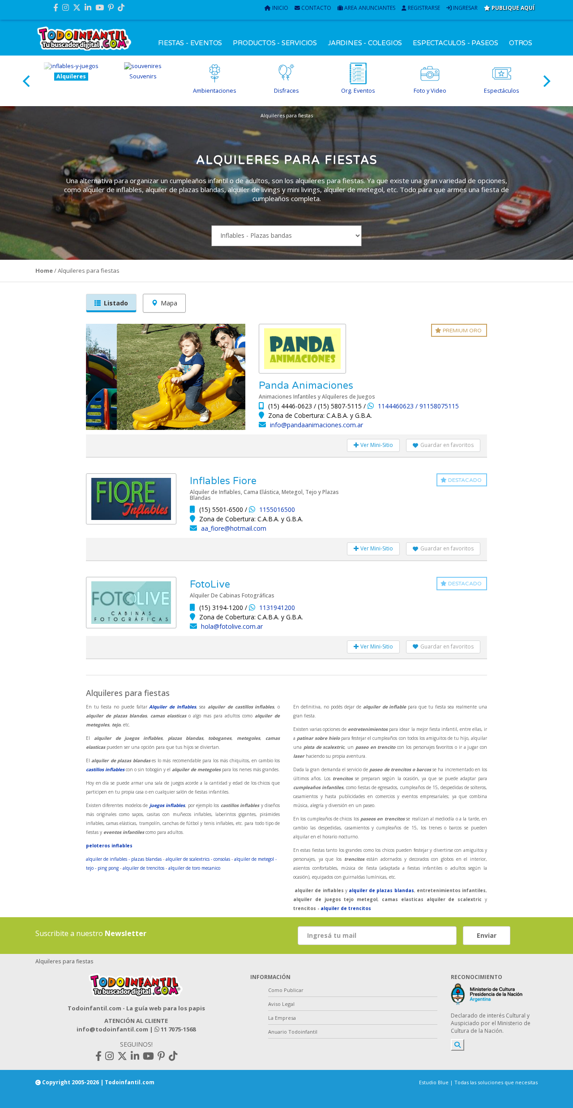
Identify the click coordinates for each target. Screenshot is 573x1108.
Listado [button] (116, 303)
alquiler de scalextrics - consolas (198, 859)
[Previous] (27, 81)
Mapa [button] (169, 303)
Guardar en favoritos (447, 445)
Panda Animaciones (306, 385)
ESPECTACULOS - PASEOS (455, 43)
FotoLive (210, 584)
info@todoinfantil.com (112, 1029)
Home (44, 270)
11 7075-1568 (177, 1029)
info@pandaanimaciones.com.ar (316, 425)
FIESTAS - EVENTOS (190, 43)
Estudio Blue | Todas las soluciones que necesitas (478, 1082)
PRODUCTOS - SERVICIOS (275, 43)
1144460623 (396, 406)
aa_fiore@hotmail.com (233, 528)
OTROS (520, 43)
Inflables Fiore (223, 481)
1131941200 (277, 607)
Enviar (486, 935)
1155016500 (277, 509)
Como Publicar (286, 990)
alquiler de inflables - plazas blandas (124, 859)
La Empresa (282, 1017)
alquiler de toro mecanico (194, 868)
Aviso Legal (281, 1004)
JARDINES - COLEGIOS (365, 43)
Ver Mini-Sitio (376, 445)
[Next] (546, 81)
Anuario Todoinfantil (292, 1031)
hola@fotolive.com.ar (232, 626)
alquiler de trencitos (143, 868)
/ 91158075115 (437, 406)
